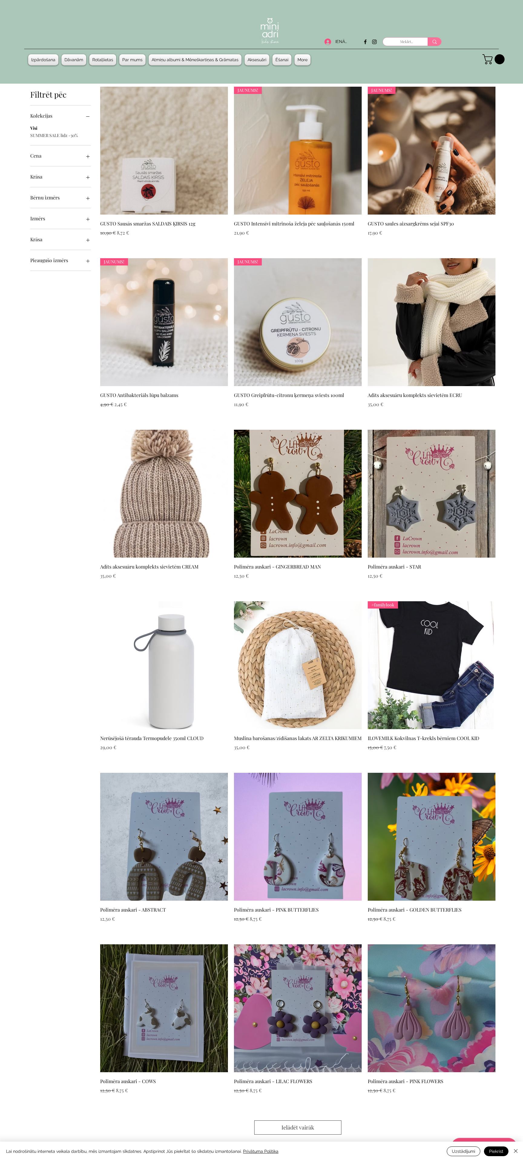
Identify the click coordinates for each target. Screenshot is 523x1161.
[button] (74, 59)
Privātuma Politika (260, 1151)
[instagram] (374, 42)
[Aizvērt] (515, 1151)
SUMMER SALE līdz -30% (54, 135)
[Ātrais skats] (164, 151)
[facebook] (365, 42)
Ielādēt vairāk (297, 1127)
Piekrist (496, 1151)
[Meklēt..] (434, 42)
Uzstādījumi (463, 1151)
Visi (33, 128)
